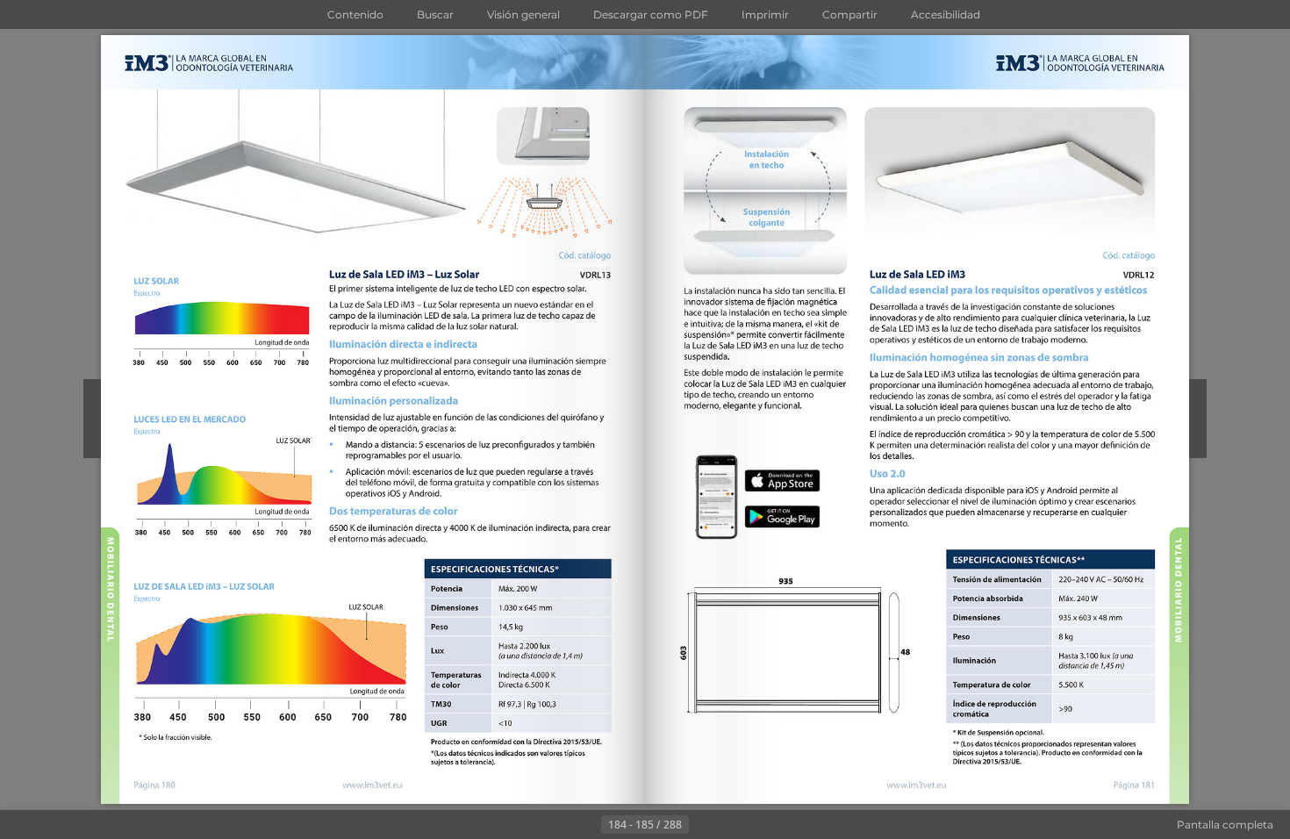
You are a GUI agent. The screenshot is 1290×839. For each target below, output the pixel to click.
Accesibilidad (945, 14)
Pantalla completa (1225, 824)
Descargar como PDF (650, 14)
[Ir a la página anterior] (587, 825)
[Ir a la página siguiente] (703, 825)
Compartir (850, 14)
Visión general (523, 14)
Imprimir (765, 14)
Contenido (355, 14)
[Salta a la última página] (731, 825)
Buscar (435, 14)
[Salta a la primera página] (559, 825)
